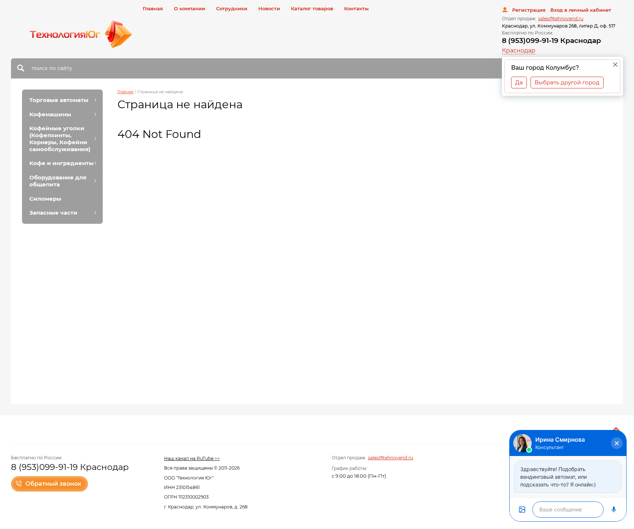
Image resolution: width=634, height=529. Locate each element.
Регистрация (529, 10)
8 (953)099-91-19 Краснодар (551, 40)
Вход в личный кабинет (580, 10)
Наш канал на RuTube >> (192, 458)
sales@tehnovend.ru (560, 18)
